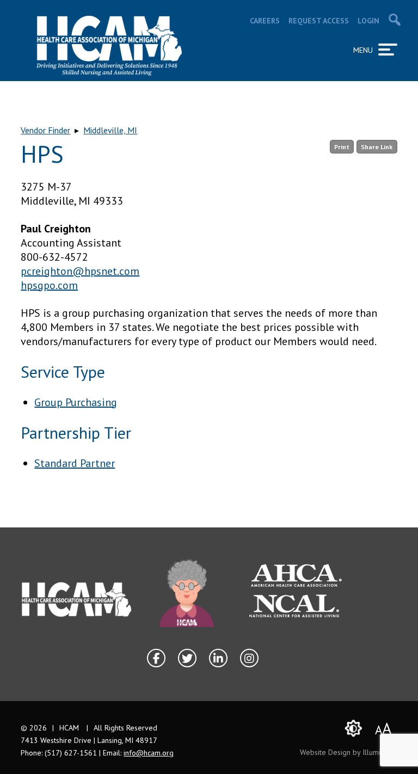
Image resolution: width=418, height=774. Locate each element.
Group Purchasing (75, 402)
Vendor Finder (45, 130)
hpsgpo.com (49, 285)
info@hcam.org (149, 753)
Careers (265, 21)
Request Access (318, 21)
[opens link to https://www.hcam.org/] (109, 46)
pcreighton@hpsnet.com (80, 271)
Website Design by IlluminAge (348, 752)
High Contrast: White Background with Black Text (353, 728)
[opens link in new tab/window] (186, 593)
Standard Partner (74, 463)
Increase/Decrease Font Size (383, 728)
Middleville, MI (110, 130)
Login (368, 21)
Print (341, 147)
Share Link (376, 147)
